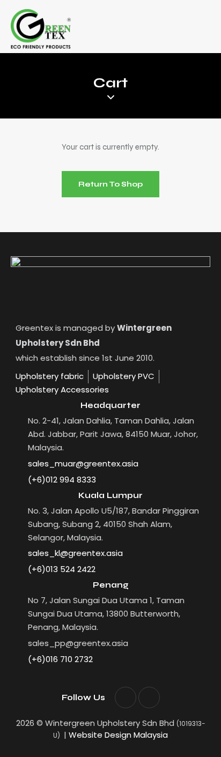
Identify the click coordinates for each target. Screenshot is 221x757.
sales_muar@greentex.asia (83, 463)
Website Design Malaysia (118, 734)
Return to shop (110, 184)
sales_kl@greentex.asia (75, 553)
